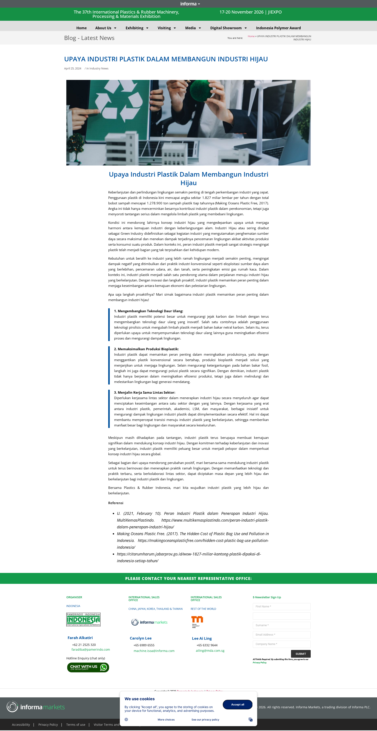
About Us (103, 28)
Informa (188, 3)
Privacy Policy (259, 662)
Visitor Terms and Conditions (115, 724)
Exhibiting (134, 28)
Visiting (164, 28)
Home (81, 28)
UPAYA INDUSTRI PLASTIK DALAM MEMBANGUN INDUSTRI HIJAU (166, 58)
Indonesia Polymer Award (278, 28)
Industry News (98, 68)
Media (190, 28)
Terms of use (75, 724)
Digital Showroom (226, 28)
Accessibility (21, 724)
